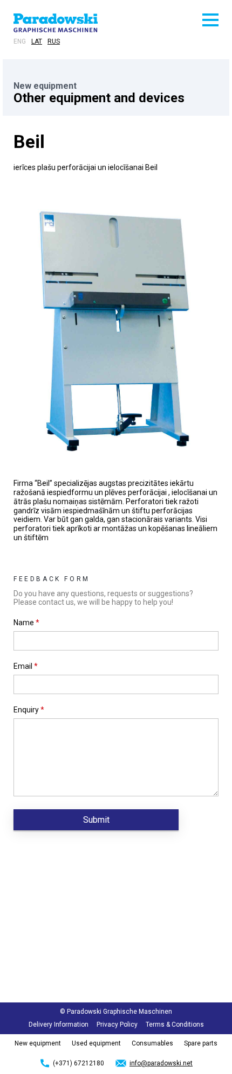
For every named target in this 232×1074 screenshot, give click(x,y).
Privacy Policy (117, 1024)
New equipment (38, 1043)
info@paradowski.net (161, 1063)
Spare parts (200, 1043)
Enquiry (28, 709)
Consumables (152, 1043)
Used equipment (96, 1043)
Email (25, 666)
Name (26, 622)
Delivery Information (58, 1024)
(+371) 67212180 (78, 1063)
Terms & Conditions (175, 1024)
